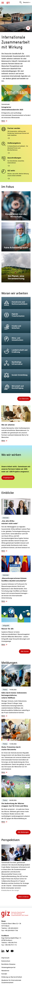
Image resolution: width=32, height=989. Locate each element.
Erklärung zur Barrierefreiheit (11, 977)
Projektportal (8, 478)
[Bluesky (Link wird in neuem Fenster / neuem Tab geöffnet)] (7, 952)
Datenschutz (5, 961)
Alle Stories (25, 651)
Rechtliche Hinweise (8, 964)
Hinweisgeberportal (8, 967)
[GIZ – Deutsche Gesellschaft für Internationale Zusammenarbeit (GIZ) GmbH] (8, 2)
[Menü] (2, 2)
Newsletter (5, 971)
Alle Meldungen (23, 832)
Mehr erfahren (23, 897)
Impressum (5, 958)
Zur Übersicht (24, 399)
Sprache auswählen (27, 2)
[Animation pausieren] (28, 28)
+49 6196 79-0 (12, 943)
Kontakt (4, 974)
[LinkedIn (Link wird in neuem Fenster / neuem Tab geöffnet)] (2, 952)
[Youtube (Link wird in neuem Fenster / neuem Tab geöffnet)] (12, 952)
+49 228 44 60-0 (13, 928)
